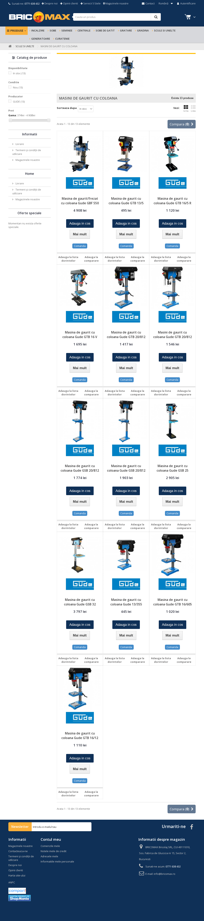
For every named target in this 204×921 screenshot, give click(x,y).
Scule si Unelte (165, 30)
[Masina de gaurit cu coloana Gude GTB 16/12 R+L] (80, 689)
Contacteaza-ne (18, 851)
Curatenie (62, 38)
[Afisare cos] (188, 17)
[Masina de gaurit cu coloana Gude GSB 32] (80, 555)
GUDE (19, 101)
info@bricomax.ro (164, 874)
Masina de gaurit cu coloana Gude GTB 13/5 (126, 200)
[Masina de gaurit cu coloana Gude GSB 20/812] (80, 421)
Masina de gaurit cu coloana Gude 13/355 (126, 601)
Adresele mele (49, 856)
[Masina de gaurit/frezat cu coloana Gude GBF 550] (80, 154)
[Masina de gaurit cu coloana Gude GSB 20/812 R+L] (126, 421)
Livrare (19, 144)
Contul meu (51, 839)
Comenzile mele (50, 846)
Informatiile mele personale (57, 861)
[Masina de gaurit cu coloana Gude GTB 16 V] (80, 287)
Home (29, 173)
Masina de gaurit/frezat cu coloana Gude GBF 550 (80, 200)
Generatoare (40, 38)
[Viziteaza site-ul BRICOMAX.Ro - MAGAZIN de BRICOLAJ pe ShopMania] (19, 897)
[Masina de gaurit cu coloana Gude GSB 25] (172, 421)
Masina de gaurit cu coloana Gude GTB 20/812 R (126, 337)
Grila (185, 110)
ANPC (11, 882)
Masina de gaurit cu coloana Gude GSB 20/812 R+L (126, 470)
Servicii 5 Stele (92, 3)
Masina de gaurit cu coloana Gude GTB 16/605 (172, 601)
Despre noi (51, 3)
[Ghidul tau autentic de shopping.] (17, 890)
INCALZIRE (37, 30)
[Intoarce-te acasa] (9, 46)
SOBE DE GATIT (105, 30)
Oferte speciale (29, 213)
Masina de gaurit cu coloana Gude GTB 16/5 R (172, 200)
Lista (193, 110)
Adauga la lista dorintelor (68, 258)
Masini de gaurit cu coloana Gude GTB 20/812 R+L (172, 337)
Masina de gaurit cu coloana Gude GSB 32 (80, 601)
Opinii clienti (70, 3)
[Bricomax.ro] (39, 16)
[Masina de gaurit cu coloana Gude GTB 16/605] (172, 555)
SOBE (53, 30)
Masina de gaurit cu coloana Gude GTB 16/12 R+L (79, 738)
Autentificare (188, 3)
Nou (18, 87)
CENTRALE (83, 30)
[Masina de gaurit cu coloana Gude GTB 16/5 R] (172, 154)
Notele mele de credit (53, 851)
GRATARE (126, 30)
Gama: (12, 115)
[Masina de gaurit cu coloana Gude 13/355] (126, 555)
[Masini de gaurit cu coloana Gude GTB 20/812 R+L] (172, 287)
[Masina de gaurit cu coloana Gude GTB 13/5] (126, 154)
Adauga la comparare (91, 258)
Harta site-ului (16, 875)
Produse (16, 30)
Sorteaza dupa (67, 108)
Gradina (143, 30)
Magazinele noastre (116, 3)
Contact (150, 3)
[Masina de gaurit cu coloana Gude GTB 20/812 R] (126, 287)
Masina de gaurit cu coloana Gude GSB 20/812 (80, 468)
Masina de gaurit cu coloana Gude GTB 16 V (79, 334)
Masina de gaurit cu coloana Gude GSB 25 (172, 468)
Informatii (29, 134)
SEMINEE (66, 30)
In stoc (19, 73)
